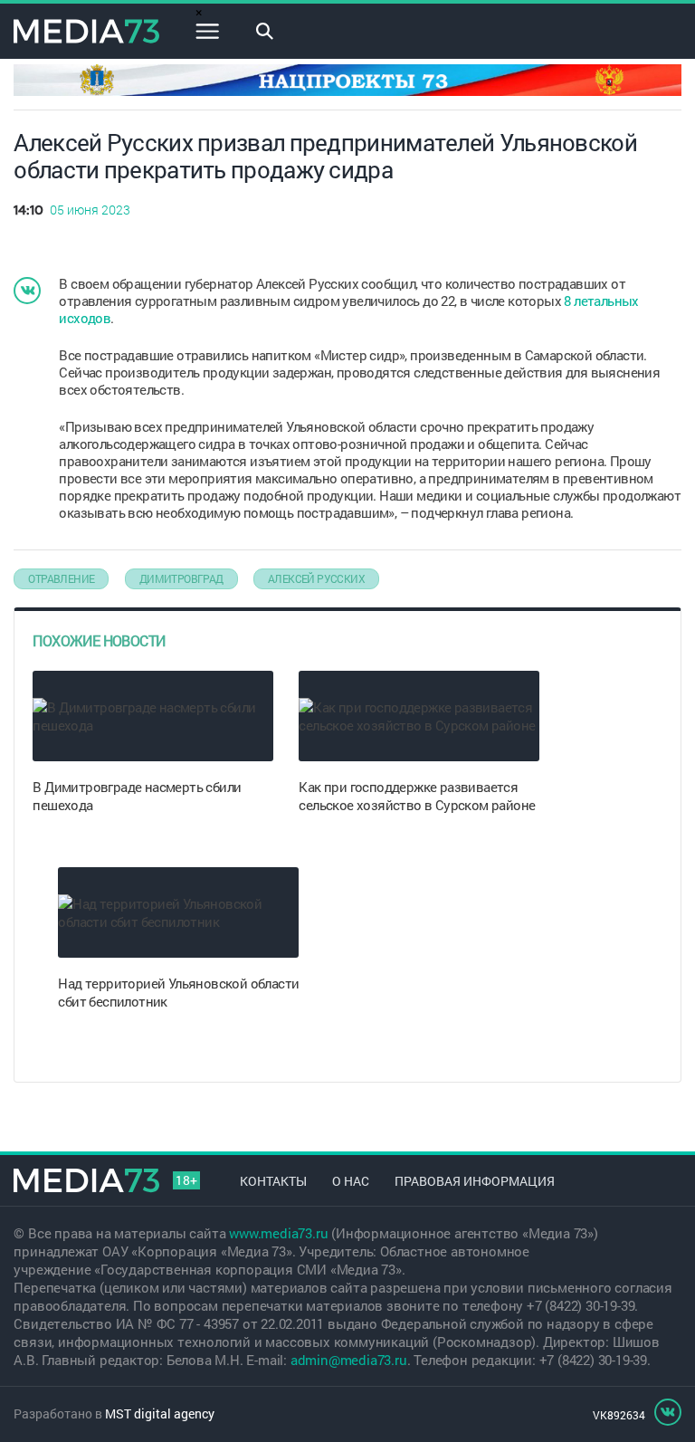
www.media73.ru (278, 1233)
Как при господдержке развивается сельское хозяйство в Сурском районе (417, 796)
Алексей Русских (316, 578)
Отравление (61, 578)
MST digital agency (159, 1413)
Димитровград (181, 578)
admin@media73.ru (348, 1360)
